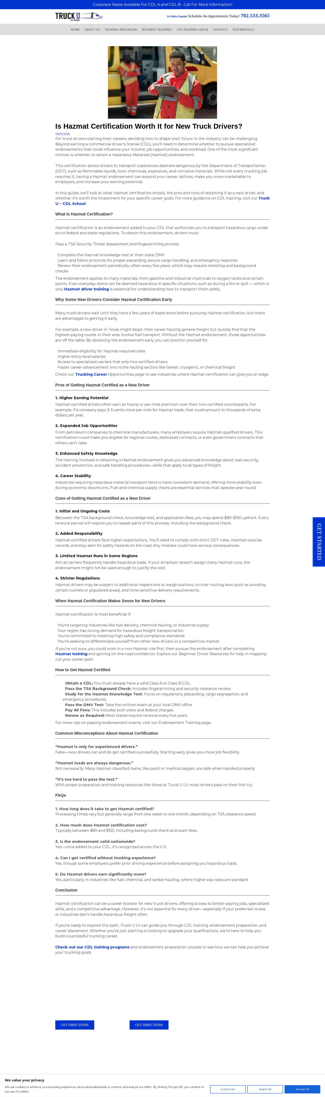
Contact (220, 29)
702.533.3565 (74, 1047)
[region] (162, 1086)
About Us (92, 29)
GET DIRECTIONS (75, 1025)
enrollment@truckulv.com (79, 1054)
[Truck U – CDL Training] (79, 16)
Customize (228, 1089)
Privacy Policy (69, 1058)
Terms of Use (86, 1058)
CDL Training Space (192, 29)
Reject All (265, 1089)
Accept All (302, 1089)
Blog (57, 1058)
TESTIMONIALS (243, 29)
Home (75, 29)
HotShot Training (157, 29)
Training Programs (121, 29)
